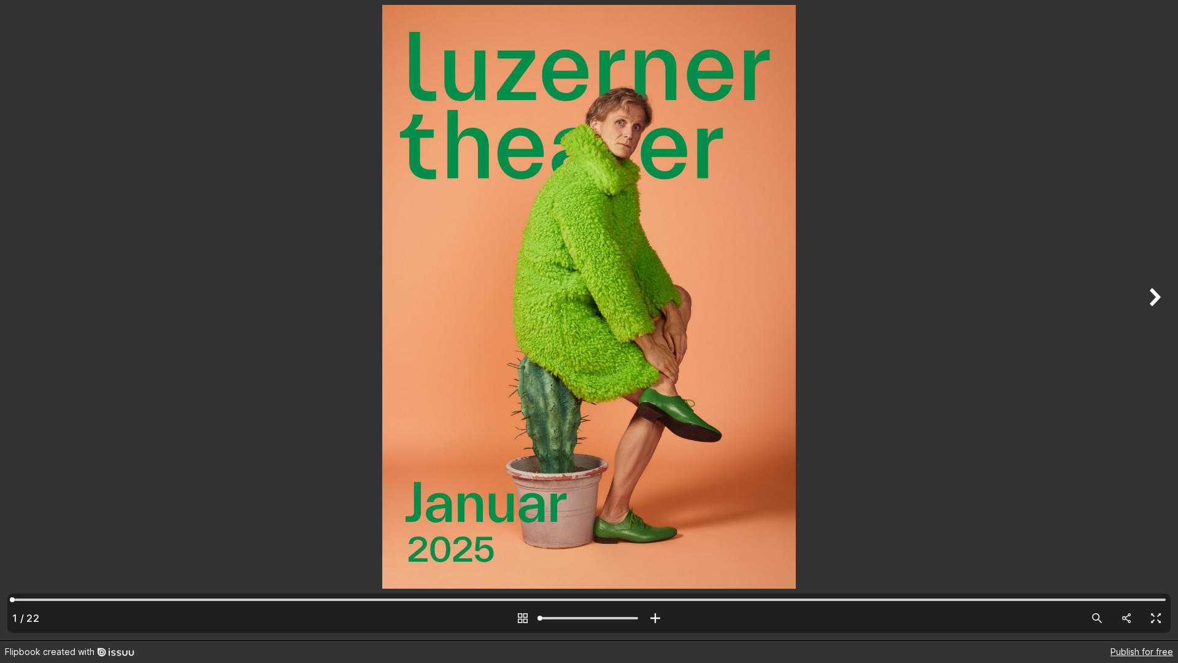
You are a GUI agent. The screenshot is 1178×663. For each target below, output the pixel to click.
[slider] (589, 618)
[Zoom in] (655, 618)
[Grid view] (522, 618)
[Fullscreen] (1156, 618)
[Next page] (1153, 320)
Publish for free (1142, 651)
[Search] (1097, 618)
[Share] (1126, 618)
